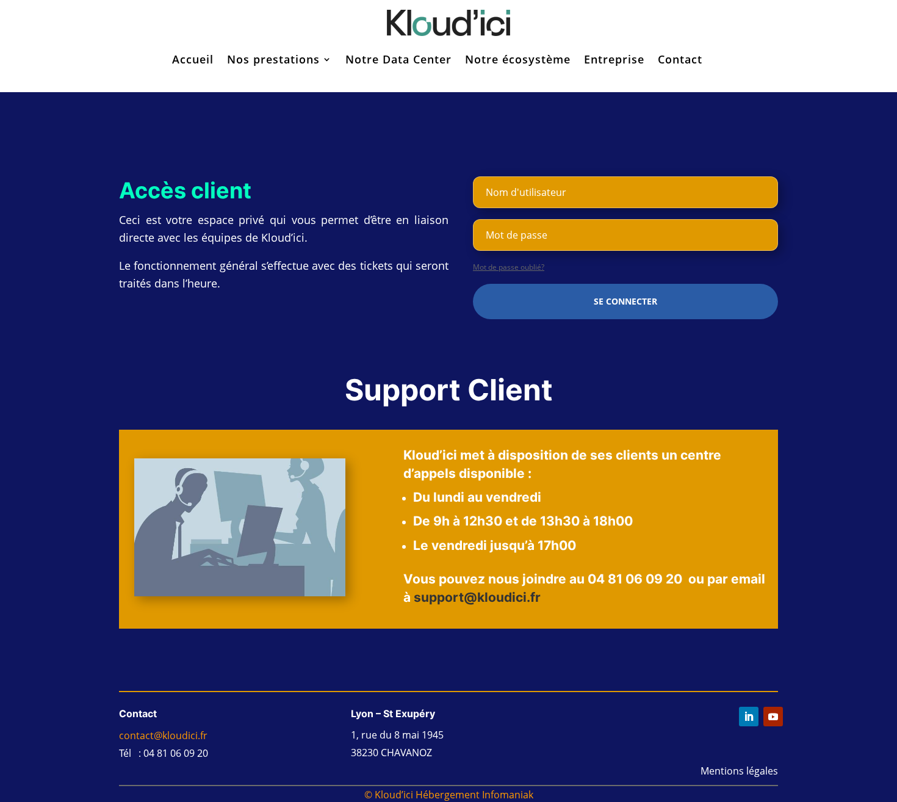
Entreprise (614, 59)
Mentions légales (739, 771)
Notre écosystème (518, 59)
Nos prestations (273, 59)
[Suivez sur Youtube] (773, 716)
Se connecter (625, 301)
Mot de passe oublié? (508, 267)
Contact (680, 59)
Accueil (193, 59)
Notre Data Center (398, 59)
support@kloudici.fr (477, 597)
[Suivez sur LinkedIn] (748, 716)
